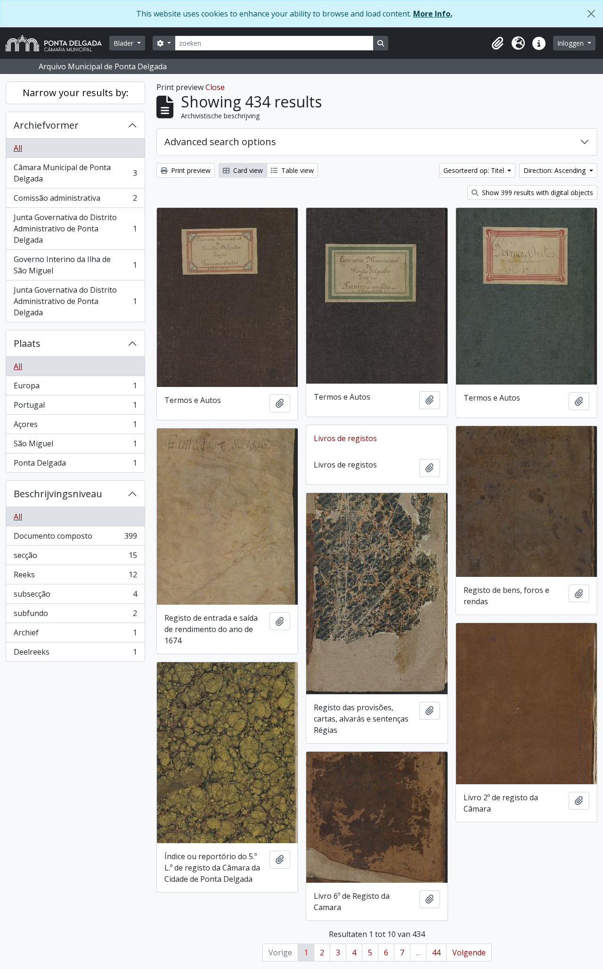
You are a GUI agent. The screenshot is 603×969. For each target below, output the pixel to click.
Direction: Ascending (555, 170)
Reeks (75, 576)
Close (215, 87)
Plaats (27, 343)
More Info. (432, 13)
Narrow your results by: (76, 92)
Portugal (75, 407)
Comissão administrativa (75, 200)
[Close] (591, 13)
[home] (57, 43)
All (18, 148)
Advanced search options (220, 141)
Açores (75, 426)
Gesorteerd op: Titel (474, 170)
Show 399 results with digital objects (536, 192)
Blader (124, 43)
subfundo (75, 615)
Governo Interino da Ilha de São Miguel (75, 265)
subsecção (75, 596)
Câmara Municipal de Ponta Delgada (75, 173)
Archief (75, 634)
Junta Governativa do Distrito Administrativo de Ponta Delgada (75, 228)
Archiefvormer (46, 125)
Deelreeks (75, 654)
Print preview (190, 170)
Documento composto (75, 538)
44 (436, 952)
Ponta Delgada (75, 465)
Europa (75, 387)
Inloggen (571, 43)
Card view (247, 170)
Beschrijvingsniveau (58, 493)
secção (75, 557)
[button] (497, 43)
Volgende (469, 952)
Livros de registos (345, 438)
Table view (296, 170)
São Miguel (75, 445)
